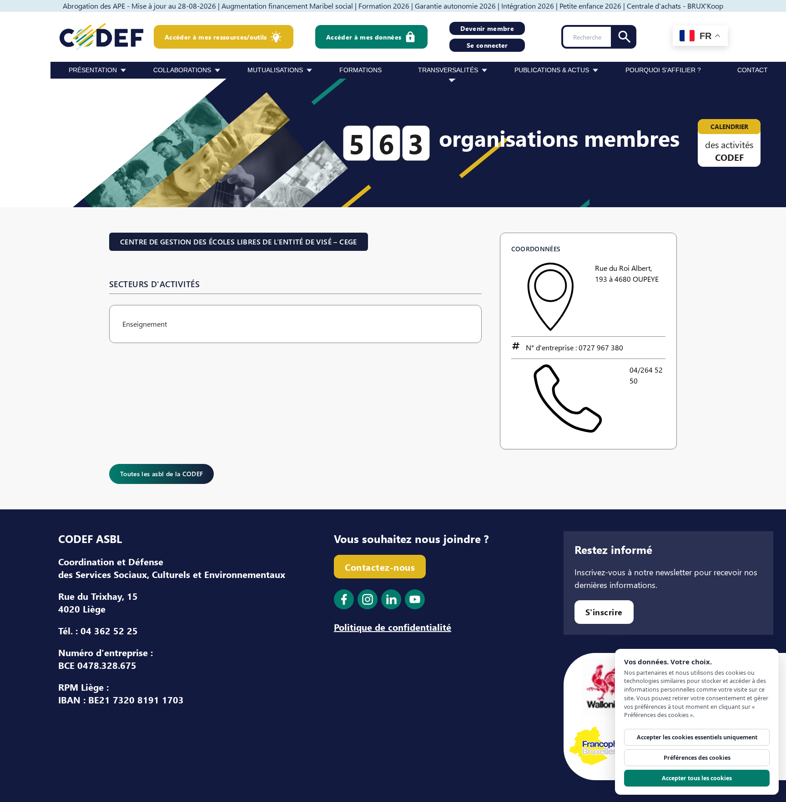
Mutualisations (275, 70)
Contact (752, 70)
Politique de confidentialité (392, 626)
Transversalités (448, 70)
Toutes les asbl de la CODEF (161, 473)
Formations (360, 70)
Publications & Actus (551, 70)
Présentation (93, 70)
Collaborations (182, 70)
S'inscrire (604, 612)
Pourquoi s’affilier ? (663, 70)
